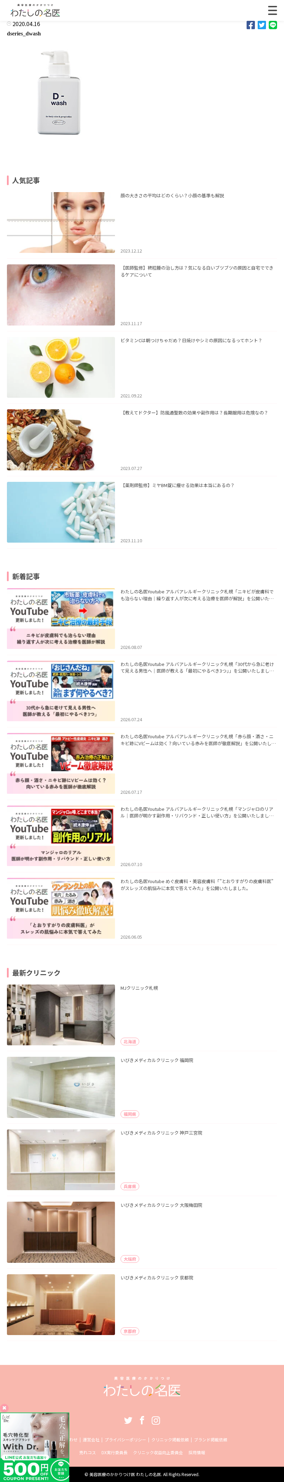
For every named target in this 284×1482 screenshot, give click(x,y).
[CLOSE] (272, 10)
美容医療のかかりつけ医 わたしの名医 (125, 1474)
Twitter (128, 1420)
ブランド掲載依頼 (210, 1439)
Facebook (142, 1420)
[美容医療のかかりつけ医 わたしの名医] (142, 1394)
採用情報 (196, 1452)
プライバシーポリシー (125, 1439)
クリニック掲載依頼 (170, 1439)
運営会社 (91, 1439)
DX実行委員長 (114, 1452)
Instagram (156, 1420)
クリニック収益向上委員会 (158, 1452)
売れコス (87, 1452)
